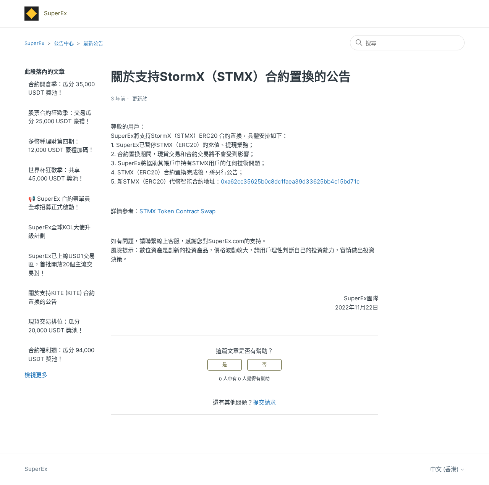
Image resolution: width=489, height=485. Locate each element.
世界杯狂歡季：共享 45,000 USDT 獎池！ (56, 174)
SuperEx (34, 43)
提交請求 (264, 402)
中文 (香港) (445, 469)
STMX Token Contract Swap (177, 211)
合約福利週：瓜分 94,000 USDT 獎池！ (61, 354)
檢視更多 (35, 375)
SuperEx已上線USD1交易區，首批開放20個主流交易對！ (61, 264)
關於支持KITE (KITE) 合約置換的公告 (61, 297)
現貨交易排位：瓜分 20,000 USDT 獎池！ (55, 326)
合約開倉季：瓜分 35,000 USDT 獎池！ (61, 89)
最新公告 (93, 43)
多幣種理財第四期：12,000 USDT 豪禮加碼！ (61, 146)
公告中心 (64, 43)
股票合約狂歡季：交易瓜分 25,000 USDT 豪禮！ (59, 117)
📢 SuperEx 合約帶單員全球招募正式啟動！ (59, 203)
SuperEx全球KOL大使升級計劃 (59, 232)
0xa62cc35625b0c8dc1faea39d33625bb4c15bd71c (290, 181)
